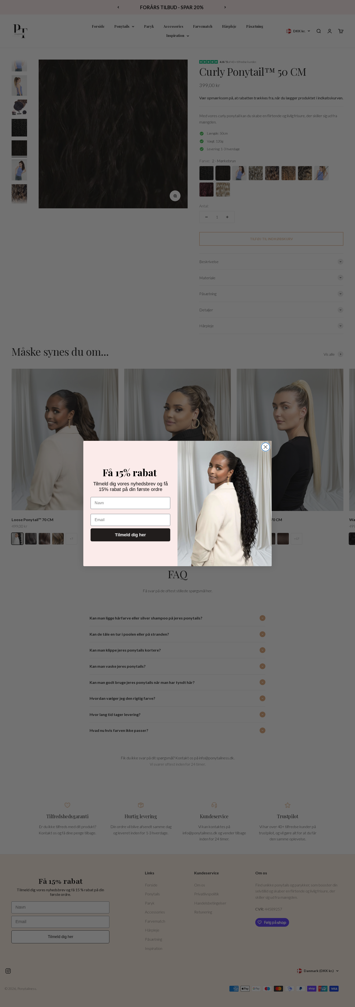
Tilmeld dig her (130, 534)
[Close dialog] (265, 447)
